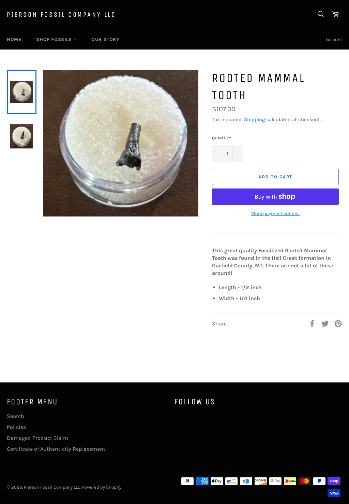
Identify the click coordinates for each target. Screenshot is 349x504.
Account (333, 39)
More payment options (275, 213)
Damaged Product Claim (37, 438)
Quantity (221, 138)
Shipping (254, 119)
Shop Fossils (54, 39)
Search (15, 416)
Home (14, 39)
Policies (16, 427)
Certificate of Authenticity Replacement (56, 449)
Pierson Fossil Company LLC (61, 14)
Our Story (105, 39)
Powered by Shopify (101, 487)
